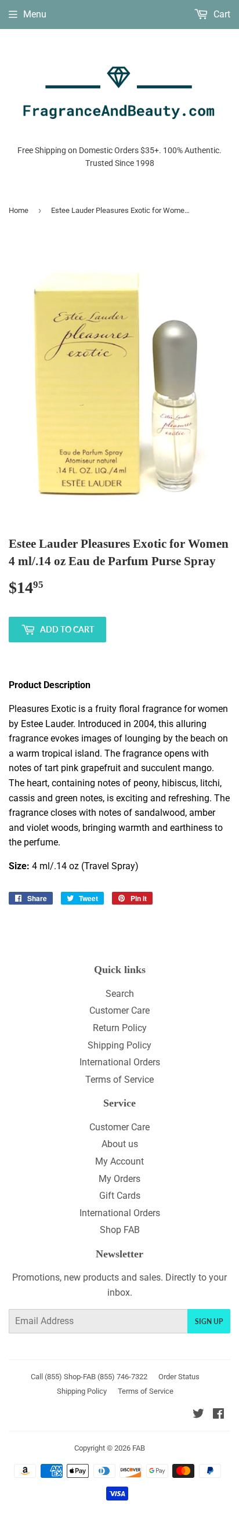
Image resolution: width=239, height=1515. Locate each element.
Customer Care (119, 1010)
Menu (34, 14)
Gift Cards (119, 1195)
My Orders (119, 1178)
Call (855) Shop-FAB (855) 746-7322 (89, 1376)
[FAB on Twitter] (198, 1414)
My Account (119, 1161)
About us (120, 1143)
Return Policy (120, 1027)
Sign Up (209, 1321)
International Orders (119, 1062)
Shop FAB (120, 1229)
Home (18, 210)
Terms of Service (119, 1079)
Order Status (179, 1376)
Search (120, 993)
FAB (138, 1448)
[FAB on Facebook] (218, 1414)
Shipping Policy (119, 1045)
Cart (220, 14)
